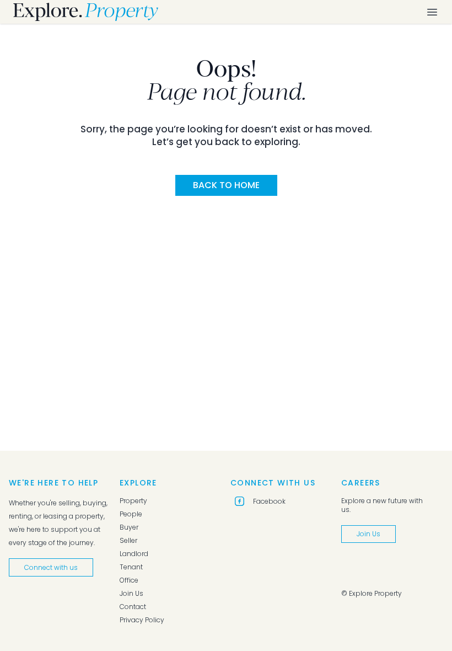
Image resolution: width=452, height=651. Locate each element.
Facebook (269, 501)
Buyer (129, 527)
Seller (128, 540)
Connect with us (51, 567)
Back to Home (226, 185)
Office (129, 580)
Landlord (134, 553)
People (131, 514)
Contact (133, 606)
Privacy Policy (142, 620)
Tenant (131, 567)
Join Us (131, 593)
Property (133, 501)
